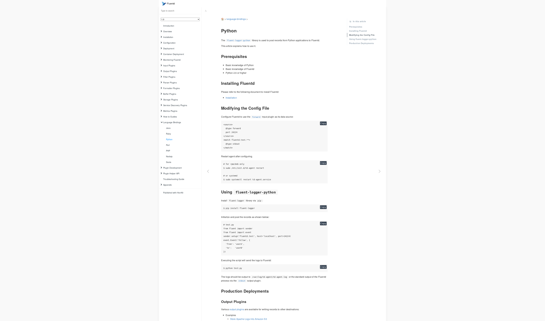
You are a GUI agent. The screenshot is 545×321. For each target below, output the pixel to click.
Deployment (168, 48)
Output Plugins (170, 71)
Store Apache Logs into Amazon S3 (248, 319)
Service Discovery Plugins (175, 105)
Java (168, 128)
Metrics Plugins (170, 111)
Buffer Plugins (169, 93)
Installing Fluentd (358, 30)
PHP (168, 150)
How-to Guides (170, 116)
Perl (168, 145)
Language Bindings (172, 122)
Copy (323, 123)
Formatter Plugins (171, 88)
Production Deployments (361, 43)
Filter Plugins (169, 76)
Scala (168, 162)
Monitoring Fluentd (172, 59)
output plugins (236, 309)
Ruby (168, 133)
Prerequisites (355, 26)
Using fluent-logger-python (362, 39)
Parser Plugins (170, 82)
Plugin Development (172, 167)
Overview (167, 31)
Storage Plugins (170, 99)
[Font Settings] (206, 10)
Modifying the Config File (362, 35)
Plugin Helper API (171, 173)
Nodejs (169, 156)
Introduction (168, 25)
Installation (168, 37)
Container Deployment (173, 54)
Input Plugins (169, 65)
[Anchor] (219, 30)
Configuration (169, 42)
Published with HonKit (173, 192)
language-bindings (236, 19)
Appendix (167, 184)
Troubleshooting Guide (173, 179)
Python (169, 139)
